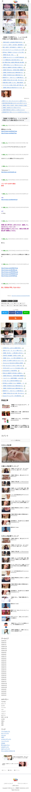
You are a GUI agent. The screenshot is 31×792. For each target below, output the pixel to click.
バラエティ (11, 305)
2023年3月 (3, 677)
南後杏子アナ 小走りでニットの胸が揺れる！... (14, 77)
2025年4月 (3, 662)
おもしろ (3, 703)
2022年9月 (3, 689)
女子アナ (3, 715)
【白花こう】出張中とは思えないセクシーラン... (14, 360)
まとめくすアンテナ (6, 739)
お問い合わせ (15, 785)
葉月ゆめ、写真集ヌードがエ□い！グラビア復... (13, 52)
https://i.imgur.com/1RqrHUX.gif (9, 199)
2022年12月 (4, 683)
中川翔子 (17, 305)
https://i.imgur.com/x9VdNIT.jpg (9, 275)
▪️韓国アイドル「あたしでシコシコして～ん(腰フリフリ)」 (13, 100)
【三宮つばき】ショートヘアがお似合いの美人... (14, 368)
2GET (2, 737)
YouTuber (5, 303)
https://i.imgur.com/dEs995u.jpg (9, 270)
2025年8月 (3, 654)
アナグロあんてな (5, 731)
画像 (26, 305)
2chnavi (3, 743)
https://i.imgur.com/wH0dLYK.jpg (9, 268)
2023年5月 (3, 673)
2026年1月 (3, 644)
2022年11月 (4, 685)
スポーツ (3, 713)
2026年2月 (3, 642)
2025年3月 (3, 664)
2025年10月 (4, 650)
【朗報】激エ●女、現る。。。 (9, 54)
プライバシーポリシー (23, 783)
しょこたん (11, 303)
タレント (4, 305)
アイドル (4, 300)
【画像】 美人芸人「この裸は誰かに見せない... (13, 353)
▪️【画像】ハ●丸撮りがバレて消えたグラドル (11, 107)
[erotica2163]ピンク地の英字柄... (10, 370)
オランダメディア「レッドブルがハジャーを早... (14, 49)
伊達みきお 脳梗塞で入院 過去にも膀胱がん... (13, 67)
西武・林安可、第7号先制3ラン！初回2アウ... (13, 47)
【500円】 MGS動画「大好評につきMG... (12, 355)
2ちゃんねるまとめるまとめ (8, 750)
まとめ (3, 705)
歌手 (22, 305)
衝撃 (2, 723)
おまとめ (3, 735)
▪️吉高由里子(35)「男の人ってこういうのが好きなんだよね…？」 (15, 112)
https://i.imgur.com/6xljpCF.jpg (9, 133)
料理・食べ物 (4, 717)
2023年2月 (3, 679)
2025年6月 (3, 658)
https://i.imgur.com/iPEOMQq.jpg (9, 272)
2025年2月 (3, 666)
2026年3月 (3, 640)
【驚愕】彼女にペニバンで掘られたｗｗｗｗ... (13, 64)
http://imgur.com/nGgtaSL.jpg (8, 172)
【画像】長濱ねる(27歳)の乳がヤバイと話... (13, 87)
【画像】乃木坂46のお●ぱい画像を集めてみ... (13, 72)
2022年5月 (3, 695)
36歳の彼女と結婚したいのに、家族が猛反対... (13, 82)
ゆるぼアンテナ (5, 747)
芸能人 (16, 300)
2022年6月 (3, 693)
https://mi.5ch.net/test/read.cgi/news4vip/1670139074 (21, 295)
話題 (2, 725)
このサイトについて (8, 783)
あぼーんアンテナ (5, 749)
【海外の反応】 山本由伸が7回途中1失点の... (13, 42)
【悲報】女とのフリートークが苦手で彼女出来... (14, 57)
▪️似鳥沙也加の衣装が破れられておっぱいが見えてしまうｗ (14, 103)
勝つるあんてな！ (5, 745)
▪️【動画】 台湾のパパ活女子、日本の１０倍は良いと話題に (14, 105)
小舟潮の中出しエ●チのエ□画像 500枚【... (12, 348)
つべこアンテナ (5, 741)
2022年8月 (3, 691)
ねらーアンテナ (5, 733)
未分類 (3, 719)
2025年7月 (3, 656)
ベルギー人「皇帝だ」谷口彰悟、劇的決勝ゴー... (14, 44)
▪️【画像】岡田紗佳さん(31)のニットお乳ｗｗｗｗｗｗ (13, 109)
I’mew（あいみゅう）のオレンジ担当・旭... (12, 365)
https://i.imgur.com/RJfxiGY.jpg (9, 131)
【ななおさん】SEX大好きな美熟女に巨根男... (13, 363)
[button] (27, 379)
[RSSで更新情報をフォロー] (15, 318)
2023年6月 (3, 671)
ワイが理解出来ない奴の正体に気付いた (12, 59)
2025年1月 (3, 668)
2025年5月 (3, 660)
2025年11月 (4, 648)
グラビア (10, 300)
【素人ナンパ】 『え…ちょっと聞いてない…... (13, 350)
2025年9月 (3, 652)
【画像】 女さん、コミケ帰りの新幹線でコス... (13, 358)
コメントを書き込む (15, 440)
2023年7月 (3, 670)
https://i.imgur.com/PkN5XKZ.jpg (9, 273)
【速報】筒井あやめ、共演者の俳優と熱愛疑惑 (13, 70)
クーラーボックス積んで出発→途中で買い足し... (14, 85)
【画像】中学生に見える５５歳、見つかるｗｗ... (14, 80)
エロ (2, 709)
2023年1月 (3, 681)
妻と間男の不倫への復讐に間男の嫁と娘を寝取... (14, 62)
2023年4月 (3, 675)
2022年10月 (4, 687)
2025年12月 (4, 646)
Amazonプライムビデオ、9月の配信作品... (12, 395)
